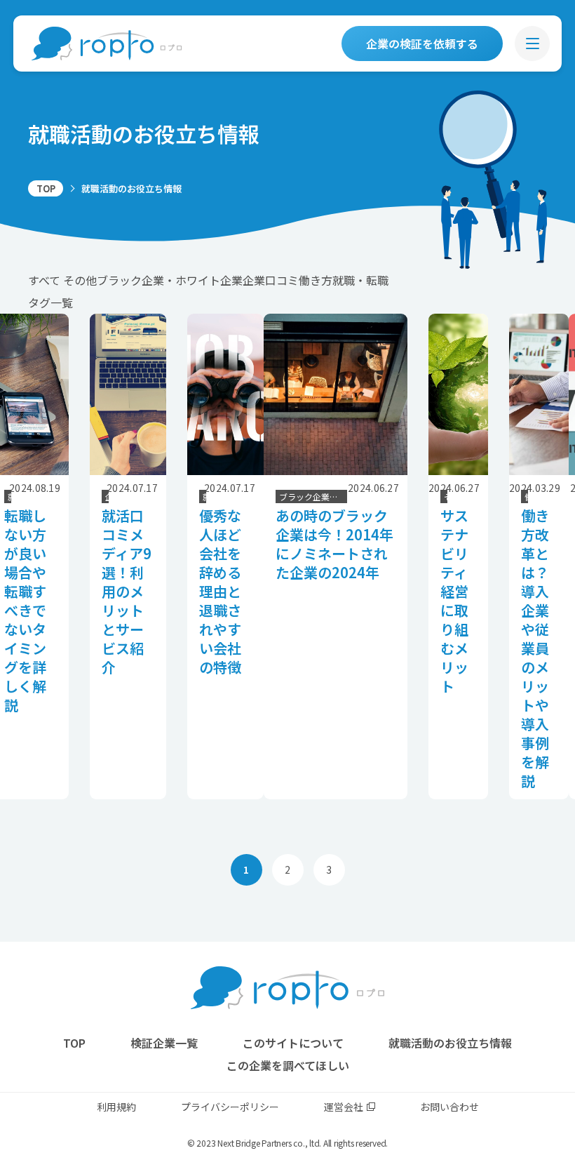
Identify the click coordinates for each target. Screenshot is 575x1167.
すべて (44, 280)
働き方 (315, 280)
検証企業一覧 (164, 1042)
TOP (45, 188)
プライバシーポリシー (230, 1107)
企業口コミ (271, 280)
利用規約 (116, 1107)
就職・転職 (360, 280)
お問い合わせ (449, 1107)
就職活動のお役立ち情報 (450, 1042)
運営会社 (343, 1107)
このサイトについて (293, 1042)
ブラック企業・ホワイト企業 (170, 280)
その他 (80, 280)
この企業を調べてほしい (287, 1065)
